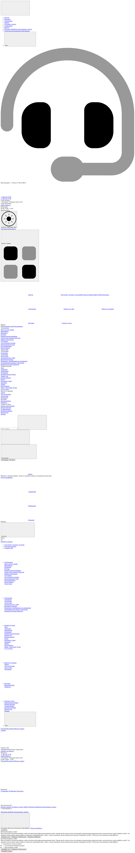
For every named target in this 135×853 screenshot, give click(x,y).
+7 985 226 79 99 (6, 197)
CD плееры (4, 341)
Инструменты (5, 386)
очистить (3, 536)
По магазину (4, 460)
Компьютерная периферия (9, 336)
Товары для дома (69, 309)
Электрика (4, 369)
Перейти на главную (7, 751)
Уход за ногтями (6, 394)
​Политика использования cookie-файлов (17, 31)
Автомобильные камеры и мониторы (12, 363)
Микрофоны (5, 331)
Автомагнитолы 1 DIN (8, 358)
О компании (4, 791)
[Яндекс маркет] (19, 729)
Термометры (5, 371)
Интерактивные (6, 401)
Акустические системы (8, 343)
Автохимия (4, 354)
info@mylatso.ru (5, 205)
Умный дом (4, 376)
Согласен (4, 830)
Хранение (4, 383)
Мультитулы (4, 412)
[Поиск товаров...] (32, 422)
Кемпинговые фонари (8, 406)
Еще (6, 45)
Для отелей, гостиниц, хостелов (71, 295)
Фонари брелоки (6, 407)
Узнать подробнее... (36, 828)
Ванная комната (6, 378)
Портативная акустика (8, 344)
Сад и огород (5, 389)
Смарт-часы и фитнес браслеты (10, 338)
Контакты (7, 19)
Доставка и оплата (10, 24)
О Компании (8, 21)
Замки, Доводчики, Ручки (9, 387)
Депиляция (4, 397)
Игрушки (31, 323)
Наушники (4, 333)
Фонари (3, 414)
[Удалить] (15, 437)
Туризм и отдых (67, 323)
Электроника (8, 562)
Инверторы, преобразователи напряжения (14, 361)
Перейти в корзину (7, 541)
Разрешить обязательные (19, 837)
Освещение (4, 353)
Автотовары (32, 309)
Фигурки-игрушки (86, 295)
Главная (3, 730)
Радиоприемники (6, 346)
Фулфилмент (8, 26)
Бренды (6, 27)
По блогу (12, 460)
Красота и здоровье (10, 663)
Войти (11, 477)
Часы (2, 368)
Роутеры (3, 334)
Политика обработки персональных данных (18, 29)
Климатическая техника (8, 374)
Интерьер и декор (6, 381)
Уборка (3, 384)
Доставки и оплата (17, 807)
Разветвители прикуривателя (10, 364)
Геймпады (4, 402)
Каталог (6, 17)
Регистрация (5, 477)
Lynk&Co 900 (96, 295)
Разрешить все (5, 837)
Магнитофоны (5, 348)
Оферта (6, 22)
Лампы (3, 392)
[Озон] (3, 729)
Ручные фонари (6, 409)
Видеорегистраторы (7, 359)
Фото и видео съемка (7, 330)
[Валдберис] (9, 729)
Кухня (3, 379)
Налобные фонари (6, 411)
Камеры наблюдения (7, 339)
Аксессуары (4, 349)
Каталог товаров (6, 243)
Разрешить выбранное (34, 837)
